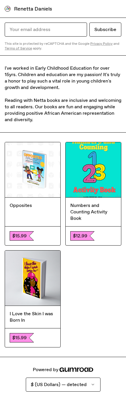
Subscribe (105, 29)
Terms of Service (18, 48)
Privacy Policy (101, 44)
